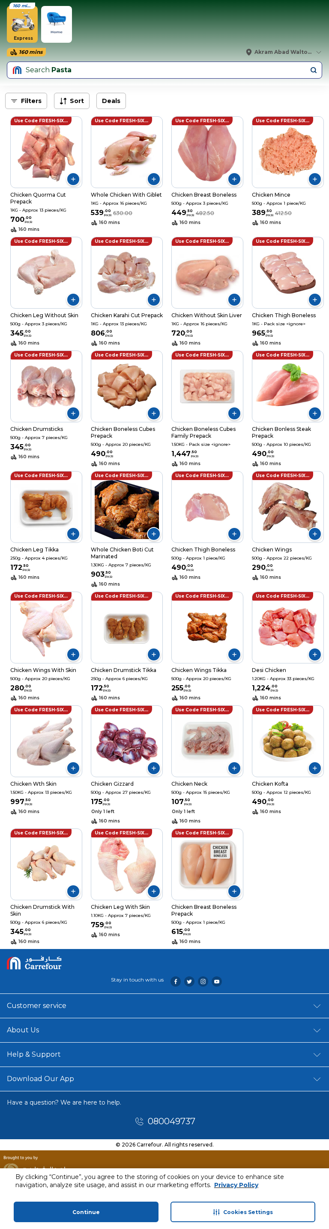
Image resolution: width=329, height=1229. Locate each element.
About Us (23, 1030)
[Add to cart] (73, 179)
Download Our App (40, 1079)
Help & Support (34, 1054)
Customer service (36, 1006)
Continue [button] (86, 1212)
